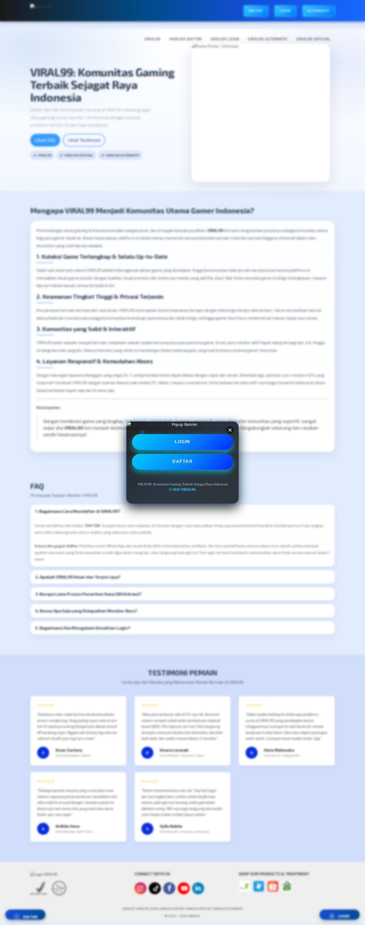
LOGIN (182, 441)
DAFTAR (182, 461)
